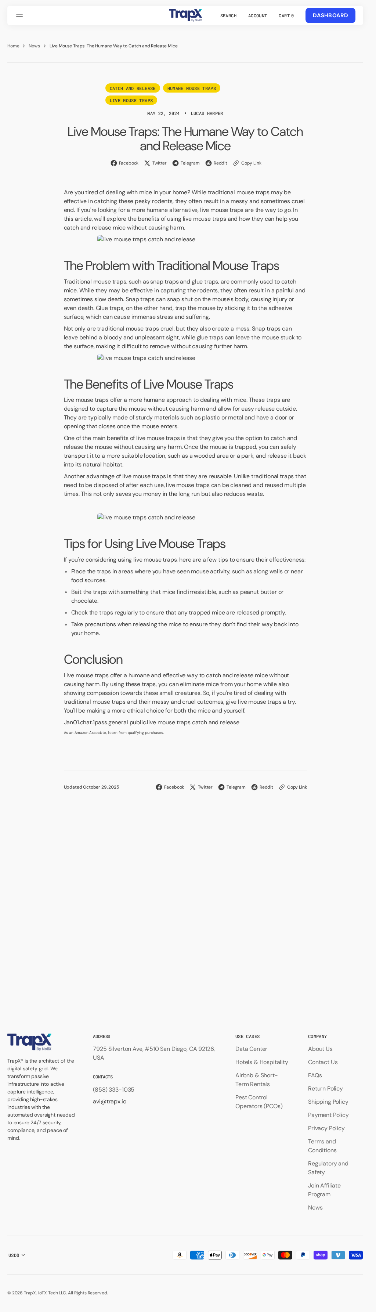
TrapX (30, 1293)
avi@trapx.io (109, 1101)
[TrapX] (185, 15)
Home (13, 46)
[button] (20, 15)
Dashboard (330, 15)
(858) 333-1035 (113, 1089)
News (34, 46)
